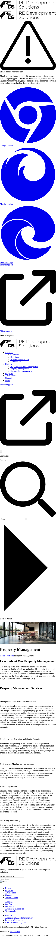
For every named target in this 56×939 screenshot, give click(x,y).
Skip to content (6, 331)
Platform (8, 364)
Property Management (19, 369)
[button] (1, 451)
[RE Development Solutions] (28, 348)
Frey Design (15, 931)
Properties (9, 373)
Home (2, 656)
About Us (9, 352)
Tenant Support (11, 897)
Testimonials (15, 362)
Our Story (14, 355)
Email (7, 876)
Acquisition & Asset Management (24, 366)
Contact (8, 378)
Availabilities (10, 376)
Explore (8, 888)
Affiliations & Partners (19, 359)
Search (3, 460)
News (7, 380)
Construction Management (21, 371)
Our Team (14, 357)
